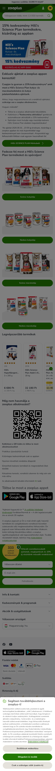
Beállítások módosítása (27, 748)
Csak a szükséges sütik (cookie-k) (27, 765)
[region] (27, 734)
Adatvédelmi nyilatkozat (38, 742)
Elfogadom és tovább (27, 757)
